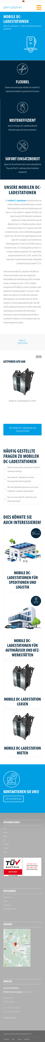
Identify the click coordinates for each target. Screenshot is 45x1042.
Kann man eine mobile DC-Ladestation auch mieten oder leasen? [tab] (22, 499)
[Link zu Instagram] (36, 1037)
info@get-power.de (10, 1018)
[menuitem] (39, 7)
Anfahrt (5, 836)
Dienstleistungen (7, 905)
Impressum (6, 844)
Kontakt (5, 832)
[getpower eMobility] (18, 7)
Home (4, 829)
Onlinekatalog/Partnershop (9, 909)
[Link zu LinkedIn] (30, 1037)
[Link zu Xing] (27, 1037)
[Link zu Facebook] (23, 1037)
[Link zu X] (33, 1037)
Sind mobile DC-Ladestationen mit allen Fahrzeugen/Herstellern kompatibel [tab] (20, 479)
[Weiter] (40, 356)
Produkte (5, 901)
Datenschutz (6, 848)
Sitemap (5, 852)
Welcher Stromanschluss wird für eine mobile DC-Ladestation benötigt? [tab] (24, 469)
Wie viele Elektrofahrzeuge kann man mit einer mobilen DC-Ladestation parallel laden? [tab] (22, 489)
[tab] (22, 343)
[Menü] (39, 7)
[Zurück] (37, 356)
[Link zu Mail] (40, 1037)
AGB (4, 840)
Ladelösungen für (7, 897)
